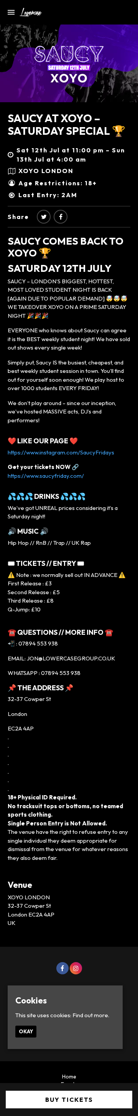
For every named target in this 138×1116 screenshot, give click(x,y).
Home (69, 1076)
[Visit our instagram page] (76, 968)
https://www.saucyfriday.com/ (46, 475)
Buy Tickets (69, 1099)
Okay (26, 1031)
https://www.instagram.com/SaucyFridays (61, 452)
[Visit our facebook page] (60, 217)
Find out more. (90, 1015)
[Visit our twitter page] (44, 217)
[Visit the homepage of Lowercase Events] (28, 12)
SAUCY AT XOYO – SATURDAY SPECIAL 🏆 (66, 124)
